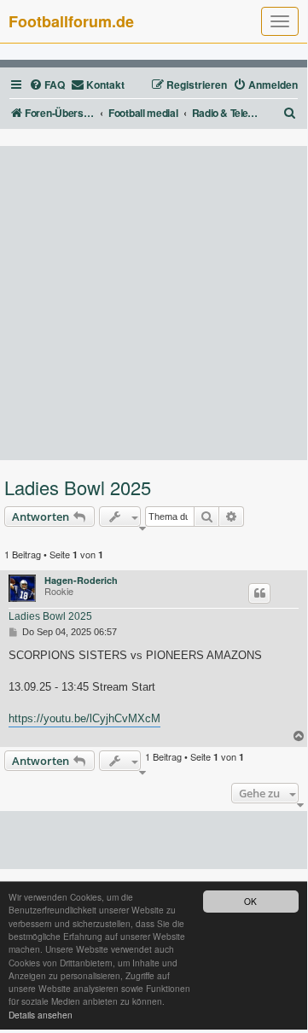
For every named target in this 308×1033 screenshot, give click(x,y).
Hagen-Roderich (81, 580)
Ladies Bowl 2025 (77, 487)
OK (250, 901)
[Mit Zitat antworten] (259, 593)
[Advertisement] (153, 303)
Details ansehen (41, 1014)
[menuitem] (47, 84)
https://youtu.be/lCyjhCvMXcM (84, 718)
